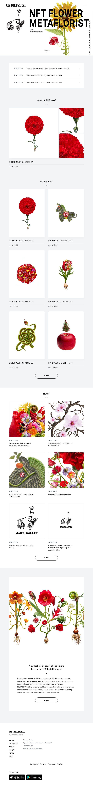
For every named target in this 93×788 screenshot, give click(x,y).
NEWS (11, 753)
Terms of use (28, 746)
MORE (46, 376)
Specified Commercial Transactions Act (37, 743)
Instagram (34, 764)
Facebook (52, 764)
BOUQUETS (13, 744)
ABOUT (12, 747)
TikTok (60, 764)
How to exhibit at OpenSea (32, 748)
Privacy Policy (28, 740)
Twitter (43, 764)
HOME (11, 740)
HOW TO (12, 750)
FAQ (10, 756)
